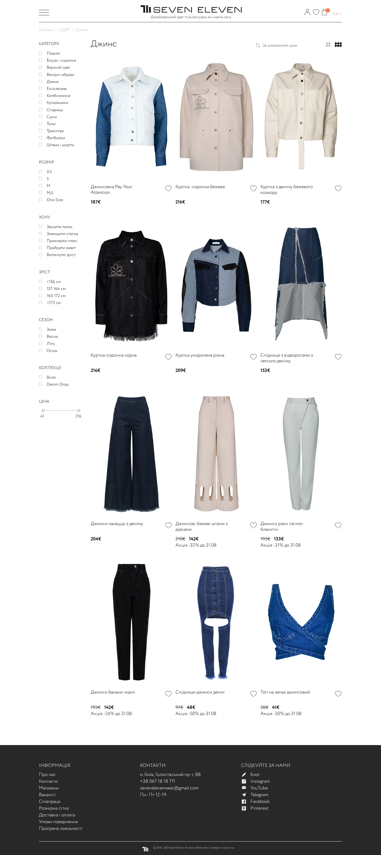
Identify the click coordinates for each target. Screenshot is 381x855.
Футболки (56, 138)
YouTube (259, 788)
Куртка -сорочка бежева (200, 186)
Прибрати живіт (61, 248)
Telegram (259, 795)
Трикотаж (55, 131)
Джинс (53, 82)
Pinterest (259, 808)
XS (49, 172)
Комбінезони (58, 96)
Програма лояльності (60, 828)
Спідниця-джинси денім (199, 692)
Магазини (49, 788)
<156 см (54, 282)
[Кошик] (324, 10)
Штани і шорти (60, 145)
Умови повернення (58, 821)
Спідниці (55, 110)
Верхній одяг (58, 67)
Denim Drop (58, 384)
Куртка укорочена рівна (199, 355)
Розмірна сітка (54, 808)
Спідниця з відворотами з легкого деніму (286, 358)
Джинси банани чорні (113, 692)
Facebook (260, 801)
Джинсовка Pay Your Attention (111, 189)
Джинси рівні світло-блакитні (282, 526)
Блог (255, 774)
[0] (316, 10)
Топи (51, 124)
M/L (50, 193)
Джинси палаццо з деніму (117, 523)
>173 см (54, 303)
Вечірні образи (60, 75)
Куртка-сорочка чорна (114, 355)
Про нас (47, 774)
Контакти (48, 781)
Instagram (260, 781)
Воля (51, 377)
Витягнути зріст (61, 255)
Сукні (52, 117)
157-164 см (56, 289)
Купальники (57, 103)
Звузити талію (59, 227)
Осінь (52, 351)
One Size (55, 200)
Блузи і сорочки (61, 60)
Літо (51, 344)
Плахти (53, 53)
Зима (51, 330)
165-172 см (56, 296)
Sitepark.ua (228, 848)
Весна (52, 337)
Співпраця (49, 801)
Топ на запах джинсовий (285, 692)
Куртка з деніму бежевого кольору (286, 189)
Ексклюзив (57, 89)
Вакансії (47, 795)
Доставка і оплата (57, 815)
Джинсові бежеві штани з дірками (201, 526)
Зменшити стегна (62, 234)
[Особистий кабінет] (307, 10)
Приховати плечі (62, 241)
